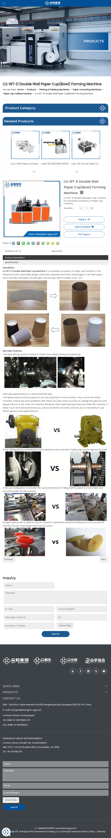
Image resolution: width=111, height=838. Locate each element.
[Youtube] (73, 671)
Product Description (15, 257)
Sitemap (101, 831)
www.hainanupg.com (65, 828)
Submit (56, 634)
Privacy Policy (88, 831)
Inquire (82, 219)
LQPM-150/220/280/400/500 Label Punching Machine (55, 163)
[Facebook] (80, 671)
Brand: (55, 251)
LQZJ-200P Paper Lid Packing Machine (25, 163)
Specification (11, 262)
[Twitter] (96, 671)
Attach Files (65, 625)
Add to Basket (82, 227)
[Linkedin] (88, 671)
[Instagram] (104, 671)
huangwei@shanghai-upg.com (26, 709)
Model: (8, 251)
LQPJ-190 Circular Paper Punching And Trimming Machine (85, 163)
